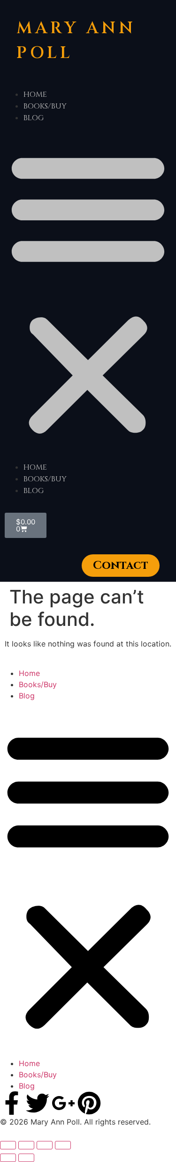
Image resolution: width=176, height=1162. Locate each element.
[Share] (45, 1145)
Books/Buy (45, 106)
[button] (88, 292)
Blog (33, 118)
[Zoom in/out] (8, 1145)
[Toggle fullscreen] (26, 1145)
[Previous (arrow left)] (8, 1158)
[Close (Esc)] (63, 1145)
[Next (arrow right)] (26, 1158)
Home (35, 94)
